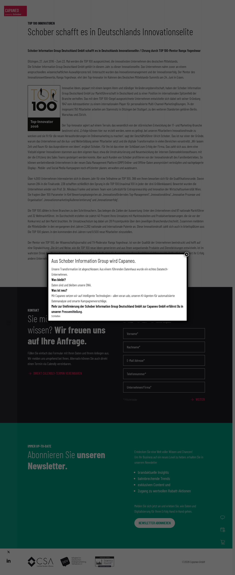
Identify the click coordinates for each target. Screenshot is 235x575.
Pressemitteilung (72, 311)
